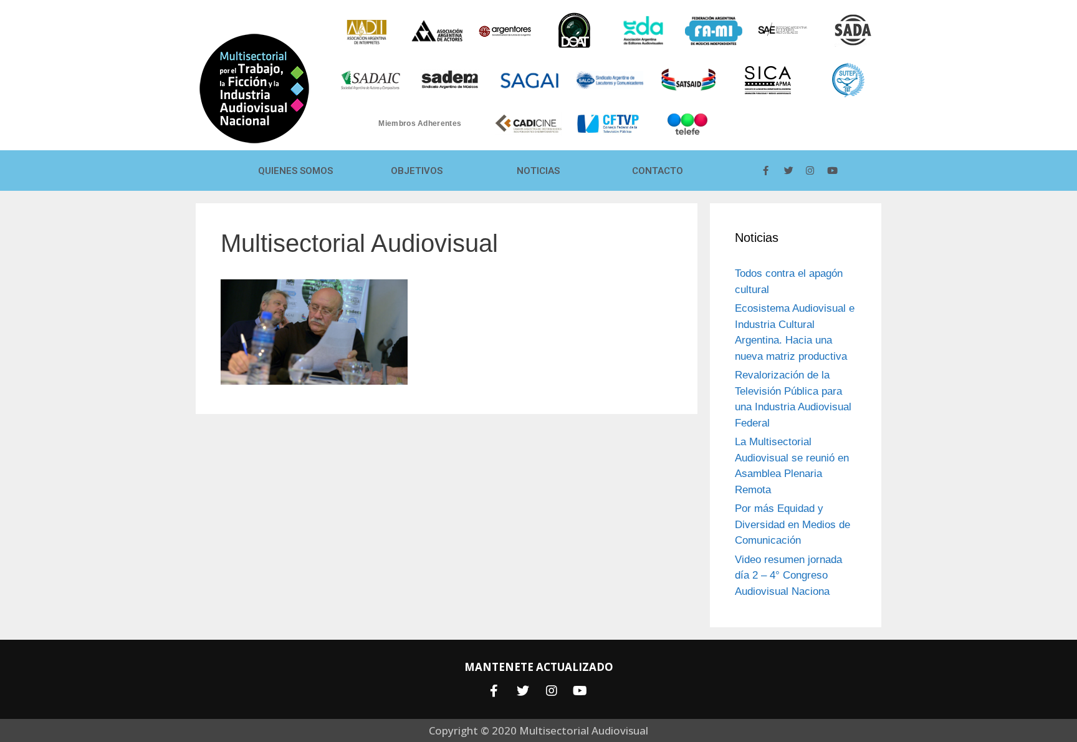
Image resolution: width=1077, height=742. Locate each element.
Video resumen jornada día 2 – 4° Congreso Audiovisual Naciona (788, 575)
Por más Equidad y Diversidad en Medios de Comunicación (792, 524)
